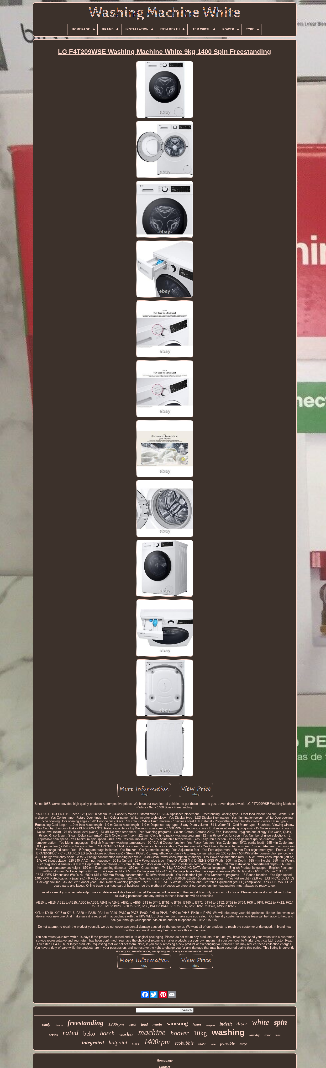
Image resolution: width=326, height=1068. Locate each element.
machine (152, 1032)
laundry (254, 1035)
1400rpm (157, 1042)
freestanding (86, 1022)
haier (197, 1024)
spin (280, 1022)
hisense (59, 1025)
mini (277, 1035)
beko (89, 1033)
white (260, 1022)
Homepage (165, 1060)
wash (132, 1024)
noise (202, 1044)
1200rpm (116, 1024)
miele (157, 1024)
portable (227, 1043)
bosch (107, 1033)
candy (46, 1024)
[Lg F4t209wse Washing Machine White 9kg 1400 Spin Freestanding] (164, 90)
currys (243, 1044)
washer (126, 1034)
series (53, 1035)
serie (267, 1034)
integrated (93, 1043)
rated (71, 1032)
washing (228, 1032)
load (144, 1024)
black (135, 1044)
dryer (242, 1023)
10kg (200, 1033)
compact (210, 1025)
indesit (226, 1023)
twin (213, 1044)
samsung (177, 1023)
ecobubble (184, 1043)
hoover (179, 1033)
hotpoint (118, 1043)
